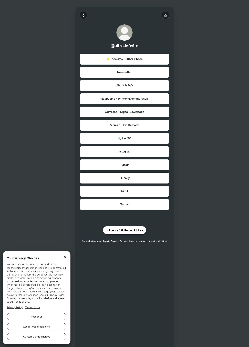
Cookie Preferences (91, 241)
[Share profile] (165, 15)
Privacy (114, 241)
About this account (138, 241)
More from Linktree (158, 241)
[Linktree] (83, 15)
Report (106, 241)
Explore (123, 241)
